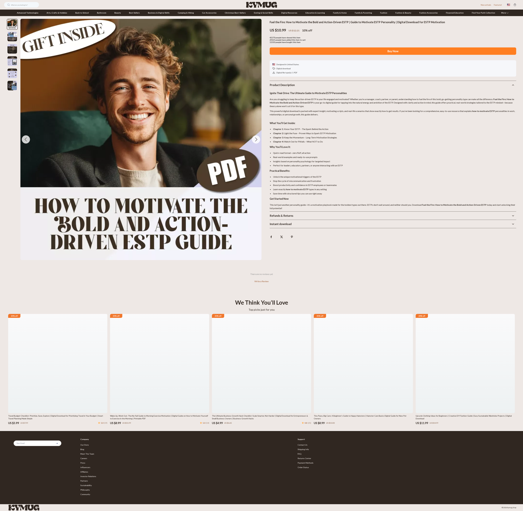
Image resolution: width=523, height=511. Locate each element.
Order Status (303, 467)
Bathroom (101, 13)
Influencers (85, 467)
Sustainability (86, 485)
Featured (498, 5)
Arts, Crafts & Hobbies (57, 13)
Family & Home (340, 13)
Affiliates (84, 472)
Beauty (117, 13)
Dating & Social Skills (263, 13)
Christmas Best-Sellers (235, 13)
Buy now (393, 51)
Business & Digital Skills (159, 13)
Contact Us (302, 445)
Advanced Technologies (27, 13)
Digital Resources (289, 13)
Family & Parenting (363, 13)
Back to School (82, 13)
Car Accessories (209, 13)
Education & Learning (315, 13)
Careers (83, 458)
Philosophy (85, 490)
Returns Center (304, 458)
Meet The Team (87, 454)
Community (85, 494)
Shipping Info (303, 449)
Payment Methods (305, 463)
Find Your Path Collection (483, 13)
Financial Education (455, 13)
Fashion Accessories (428, 13)
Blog (82, 449)
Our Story (84, 445)
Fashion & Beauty (403, 13)
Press (82, 463)
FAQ (299, 454)
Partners (84, 481)
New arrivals (486, 5)
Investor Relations (88, 476)
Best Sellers (134, 13)
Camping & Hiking (186, 13)
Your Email (20, 443)
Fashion (383, 13)
